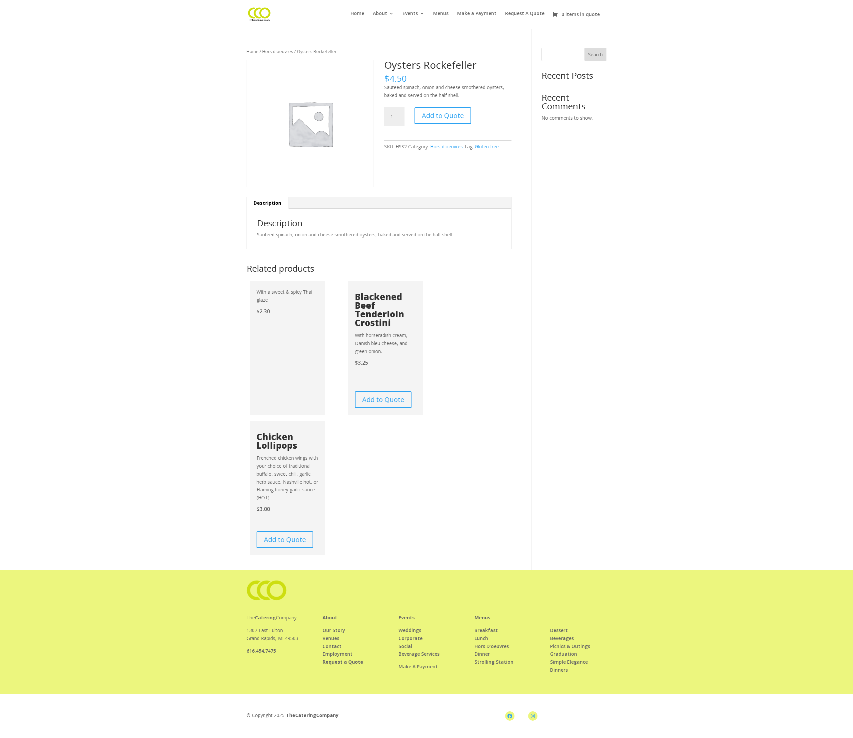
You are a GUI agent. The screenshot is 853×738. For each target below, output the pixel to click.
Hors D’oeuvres (491, 646)
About (380, 13)
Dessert (559, 630)
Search (595, 54)
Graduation (563, 654)
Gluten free (487, 146)
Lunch (481, 638)
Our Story (334, 630)
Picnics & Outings (570, 646)
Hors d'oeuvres (277, 51)
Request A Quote (524, 13)
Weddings (410, 630)
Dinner (482, 654)
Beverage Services (419, 654)
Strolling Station (493, 662)
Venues (331, 638)
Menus (440, 13)
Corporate (411, 638)
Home (357, 13)
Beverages (562, 638)
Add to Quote (443, 115)
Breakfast (486, 630)
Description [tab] (267, 203)
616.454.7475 (261, 651)
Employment (338, 654)
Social (405, 646)
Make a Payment (476, 13)
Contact (332, 646)
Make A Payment (418, 666)
